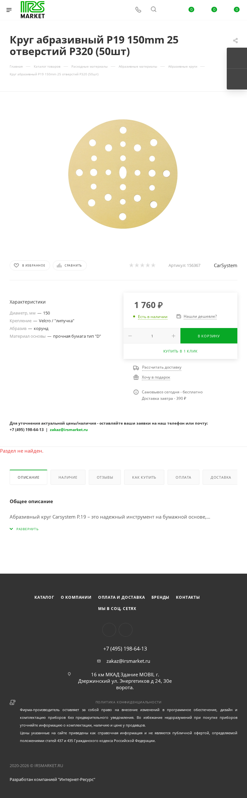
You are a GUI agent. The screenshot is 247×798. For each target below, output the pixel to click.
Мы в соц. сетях (117, 608)
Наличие (68, 477)
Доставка (221, 477)
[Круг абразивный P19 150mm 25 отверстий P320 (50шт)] (123, 174)
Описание (28, 477)
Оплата (183, 477)
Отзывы (105, 477)
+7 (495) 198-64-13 (125, 648)
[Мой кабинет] (169, 10)
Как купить (144, 477)
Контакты (188, 597)
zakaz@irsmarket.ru (128, 661)
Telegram (126, 630)
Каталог (44, 597)
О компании (76, 597)
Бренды (160, 597)
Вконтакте (109, 630)
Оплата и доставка (121, 597)
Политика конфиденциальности (129, 702)
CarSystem (225, 265)
